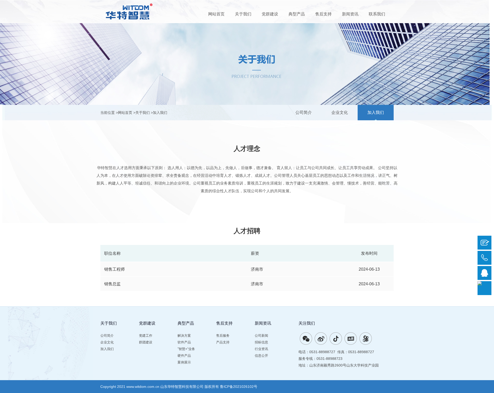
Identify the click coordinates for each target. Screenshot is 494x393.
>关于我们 (141, 113)
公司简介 (303, 112)
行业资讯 (261, 349)
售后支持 (323, 14)
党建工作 (145, 335)
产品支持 (223, 342)
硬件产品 (184, 356)
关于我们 (243, 14)
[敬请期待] (336, 338)
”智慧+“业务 (186, 349)
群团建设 (145, 342)
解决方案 (184, 335)
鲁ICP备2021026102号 (238, 387)
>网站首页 (124, 113)
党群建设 (270, 14)
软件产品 (184, 342)
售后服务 (223, 335)
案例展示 (184, 362)
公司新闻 (261, 335)
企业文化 (339, 112)
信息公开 (261, 356)
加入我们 (375, 112)
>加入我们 (159, 113)
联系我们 (377, 14)
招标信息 (261, 342)
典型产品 (296, 14)
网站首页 (216, 14)
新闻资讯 (350, 14)
